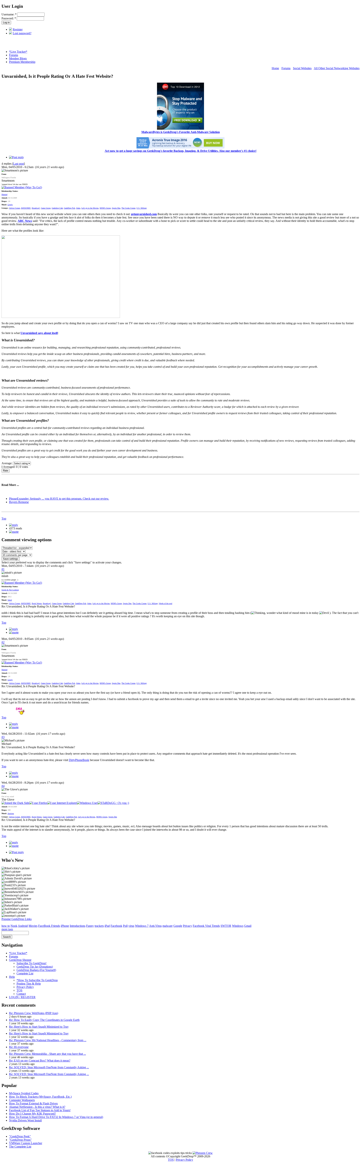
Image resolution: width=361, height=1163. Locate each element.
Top (4, 518)
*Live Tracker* (18, 51)
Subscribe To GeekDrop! (31, 963)
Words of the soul (165, 603)
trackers (99, 925)
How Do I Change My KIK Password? (32, 1113)
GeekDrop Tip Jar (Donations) (35, 966)
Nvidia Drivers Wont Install (25, 1120)
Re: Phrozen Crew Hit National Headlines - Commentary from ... (47, 1040)
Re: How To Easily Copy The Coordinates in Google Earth (44, 1019)
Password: (9, 18)
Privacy (187, 925)
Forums (13, 55)
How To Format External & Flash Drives (33, 1103)
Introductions (77, 925)
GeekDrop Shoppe (20, 959)
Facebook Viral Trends (206, 925)
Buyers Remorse (19, 502)
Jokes (78, 208)
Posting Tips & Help (29, 983)
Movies (33, 925)
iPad (107, 925)
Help (12, 976)
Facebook (116, 925)
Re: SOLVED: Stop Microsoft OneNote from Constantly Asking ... (49, 1067)
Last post (18, 163)
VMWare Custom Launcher (25, 1143)
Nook (14, 925)
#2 (3, 642)
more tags (7, 929)
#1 (3, 569)
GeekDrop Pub (69, 208)
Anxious (11, 813)
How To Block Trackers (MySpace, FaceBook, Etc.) (40, 1096)
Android (23, 925)
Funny (90, 925)
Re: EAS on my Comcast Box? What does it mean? (39, 1060)
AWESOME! (26, 208)
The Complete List (20, 1146)
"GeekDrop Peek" (20, 1136)
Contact (21, 993)
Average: (7, 463)
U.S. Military (142, 208)
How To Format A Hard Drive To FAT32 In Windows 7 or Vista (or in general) (56, 1117)
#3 (3, 737)
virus (131, 925)
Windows (237, 925)
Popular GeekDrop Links (17, 919)
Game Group (46, 208)
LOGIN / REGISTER (22, 997)
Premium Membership (22, 61)
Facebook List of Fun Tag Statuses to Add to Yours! (40, 1110)
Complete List (25, 973)
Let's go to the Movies (90, 208)
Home (275, 68)
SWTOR (226, 925)
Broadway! (36, 208)
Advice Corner (14, 208)
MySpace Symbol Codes (24, 1093)
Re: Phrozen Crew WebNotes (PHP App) (33, 1013)
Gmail (247, 925)
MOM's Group (105, 208)
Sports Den (116, 208)
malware (167, 925)
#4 (3, 786)
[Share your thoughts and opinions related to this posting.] (16, 157)
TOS (19, 990)
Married (4, 194)
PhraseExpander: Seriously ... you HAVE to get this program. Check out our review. (59, 498)
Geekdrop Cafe (57, 208)
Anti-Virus (155, 925)
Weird (10, 600)
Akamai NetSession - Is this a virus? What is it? (37, 1106)
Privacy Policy (25, 987)
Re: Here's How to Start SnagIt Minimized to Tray (39, 1026)
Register (18, 29)
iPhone (65, 925)
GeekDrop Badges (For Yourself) (36, 970)
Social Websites (302, 68)
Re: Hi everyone (19, 1047)
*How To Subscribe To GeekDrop (37, 980)
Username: (9, 14)
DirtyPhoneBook (79, 760)
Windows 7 (142, 925)
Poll (125, 925)
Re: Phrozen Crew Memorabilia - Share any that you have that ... (47, 1053)
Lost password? (22, 33)
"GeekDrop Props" (20, 1139)
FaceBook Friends (49, 925)
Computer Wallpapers (22, 1100)
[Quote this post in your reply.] (14, 531)
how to (6, 925)
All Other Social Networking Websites (336, 68)
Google (177, 925)
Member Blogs (18, 58)
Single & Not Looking (10, 590)
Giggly (10, 205)
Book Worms (37, 603)
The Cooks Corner (128, 208)
